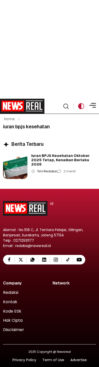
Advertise (78, 360)
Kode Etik (12, 311)
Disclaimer (13, 330)
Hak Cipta (13, 320)
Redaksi (10, 293)
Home (9, 118)
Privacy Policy (24, 360)
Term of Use (53, 360)
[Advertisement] (49, 49)
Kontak (10, 302)
